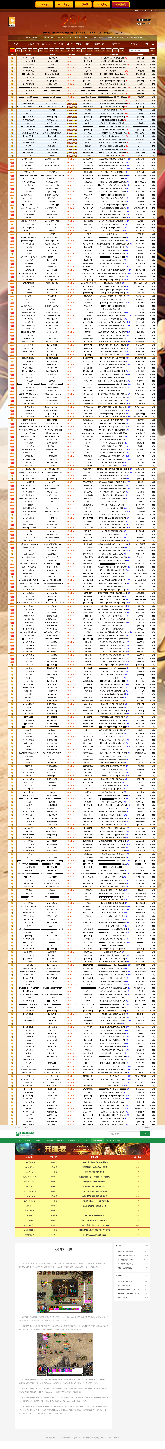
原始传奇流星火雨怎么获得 (127, 1256)
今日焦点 (29, 1140)
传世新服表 (97, 1140)
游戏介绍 (71, 1140)
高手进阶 (50, 1140)
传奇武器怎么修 (123, 1298)
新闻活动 (39, 1140)
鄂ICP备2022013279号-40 (110, 1438)
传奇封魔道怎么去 (124, 1285)
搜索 (144, 1134)
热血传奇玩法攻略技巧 (125, 1268)
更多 (146, 1245)
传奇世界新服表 (113, 1140)
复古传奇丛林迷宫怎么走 (126, 1281)
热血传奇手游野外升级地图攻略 (129, 1294)
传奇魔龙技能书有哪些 (125, 1260)
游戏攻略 (60, 1140)
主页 (20, 1140)
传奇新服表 (82, 1140)
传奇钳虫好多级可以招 (125, 1264)
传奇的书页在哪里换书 (125, 1252)
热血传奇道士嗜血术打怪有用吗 (129, 1289)
